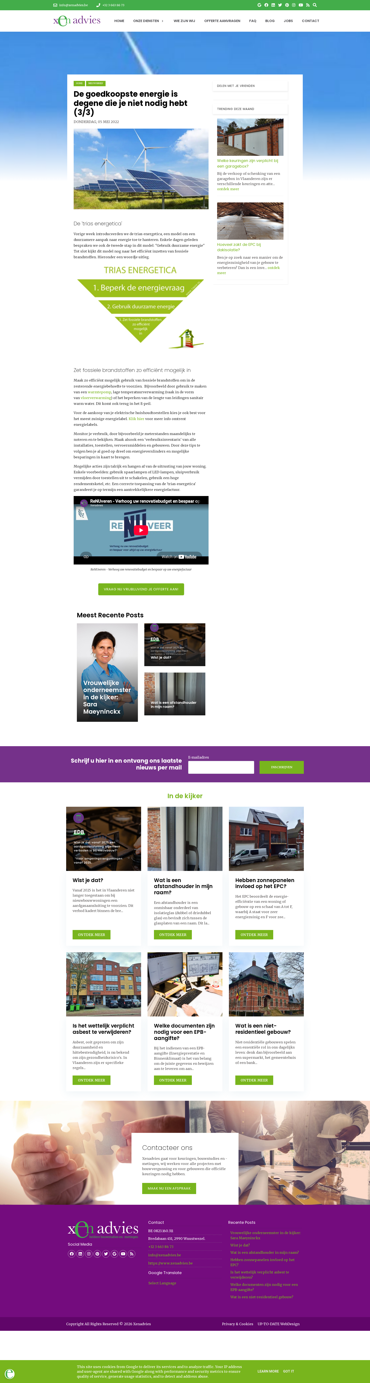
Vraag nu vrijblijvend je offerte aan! (141, 589)
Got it (288, 1371)
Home (79, 83)
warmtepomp (99, 392)
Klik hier (136, 419)
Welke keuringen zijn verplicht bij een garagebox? (247, 163)
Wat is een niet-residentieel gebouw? (261, 1297)
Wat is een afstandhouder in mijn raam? (264, 1252)
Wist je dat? (240, 1245)
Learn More (268, 1371)
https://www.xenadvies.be (170, 1263)
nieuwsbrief (95, 83)
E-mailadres (198, 757)
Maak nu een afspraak (169, 1188)
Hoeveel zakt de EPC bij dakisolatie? (239, 247)
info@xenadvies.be (164, 1255)
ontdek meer (228, 189)
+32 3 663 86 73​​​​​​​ (160, 1247)
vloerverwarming (96, 398)
